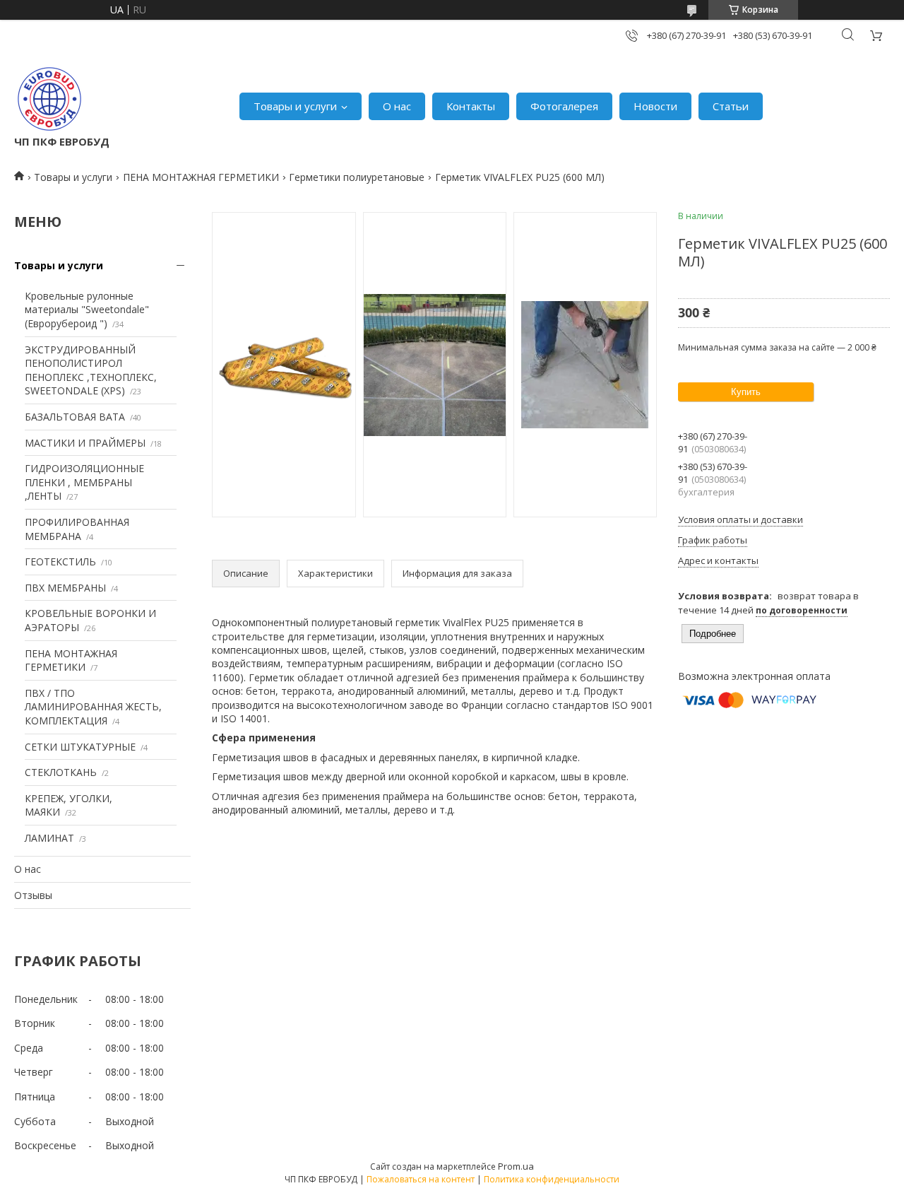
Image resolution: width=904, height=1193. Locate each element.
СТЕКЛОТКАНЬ (61, 772)
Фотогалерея (564, 106)
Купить (746, 392)
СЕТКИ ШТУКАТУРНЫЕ (80, 746)
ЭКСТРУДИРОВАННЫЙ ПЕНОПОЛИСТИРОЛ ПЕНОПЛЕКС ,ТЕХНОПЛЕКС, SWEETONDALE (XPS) (91, 370)
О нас (397, 106)
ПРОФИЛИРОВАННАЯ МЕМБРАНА (77, 529)
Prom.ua (516, 1166)
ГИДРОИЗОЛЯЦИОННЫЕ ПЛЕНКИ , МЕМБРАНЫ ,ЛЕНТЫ (84, 482)
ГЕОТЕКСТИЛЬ (60, 561)
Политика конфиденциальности (551, 1179)
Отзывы (33, 895)
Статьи (731, 106)
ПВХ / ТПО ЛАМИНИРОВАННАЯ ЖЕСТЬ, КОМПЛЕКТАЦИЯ (93, 706)
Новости (655, 106)
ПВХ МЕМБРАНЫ (65, 587)
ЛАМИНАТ (49, 838)
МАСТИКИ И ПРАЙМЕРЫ (85, 442)
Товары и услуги (295, 106)
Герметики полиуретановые (356, 177)
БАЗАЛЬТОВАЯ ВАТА (75, 416)
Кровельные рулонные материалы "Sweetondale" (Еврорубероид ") (87, 309)
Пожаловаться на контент (421, 1179)
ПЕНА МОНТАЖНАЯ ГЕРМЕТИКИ (201, 177)
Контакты (470, 106)
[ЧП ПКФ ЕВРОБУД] (49, 99)
